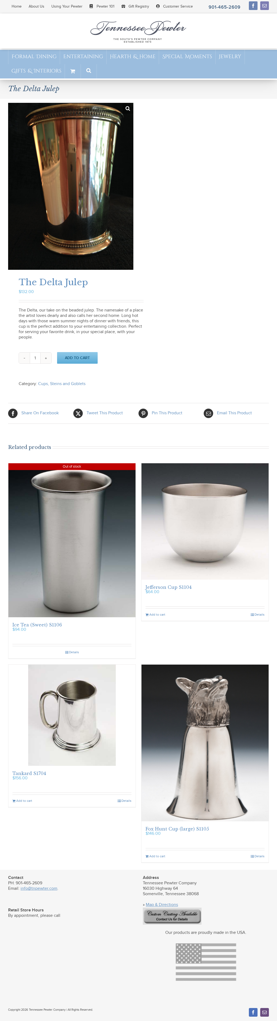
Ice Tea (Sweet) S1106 (37, 625)
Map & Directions (162, 904)
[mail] (264, 5)
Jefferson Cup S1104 (169, 587)
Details (74, 652)
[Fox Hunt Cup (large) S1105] (205, 743)
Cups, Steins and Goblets (61, 383)
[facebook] (253, 5)
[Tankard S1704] (72, 715)
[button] (89, 71)
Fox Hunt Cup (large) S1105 (177, 829)
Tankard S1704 (29, 773)
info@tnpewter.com (39, 888)
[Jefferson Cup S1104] (205, 521)
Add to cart (77, 358)
